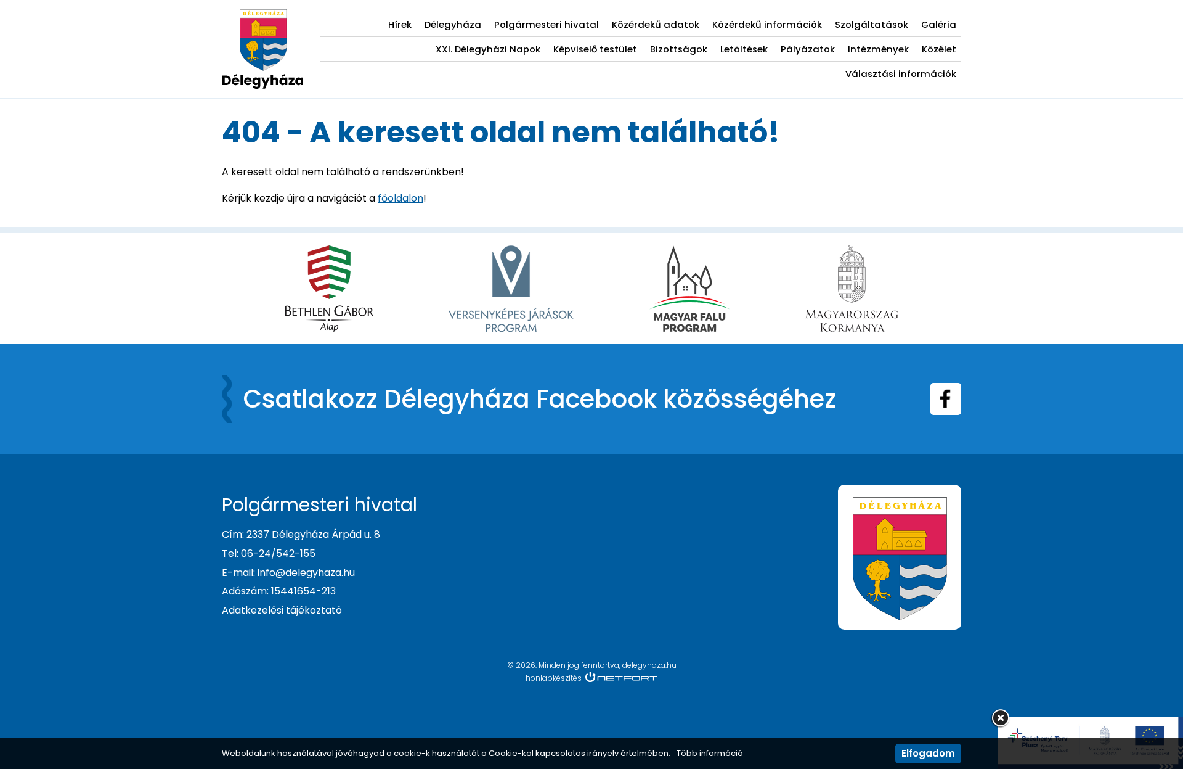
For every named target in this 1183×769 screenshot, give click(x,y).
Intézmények (878, 49)
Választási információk (900, 73)
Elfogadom (928, 753)
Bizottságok (678, 49)
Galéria (938, 24)
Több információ (710, 753)
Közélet (939, 49)
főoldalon (400, 198)
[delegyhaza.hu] (262, 16)
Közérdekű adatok (655, 24)
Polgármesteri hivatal (546, 24)
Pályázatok (808, 49)
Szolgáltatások (871, 24)
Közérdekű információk (767, 24)
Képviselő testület (595, 49)
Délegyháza (453, 24)
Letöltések (744, 49)
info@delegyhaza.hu (306, 572)
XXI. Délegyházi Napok (488, 49)
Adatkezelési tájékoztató (282, 610)
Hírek (400, 24)
